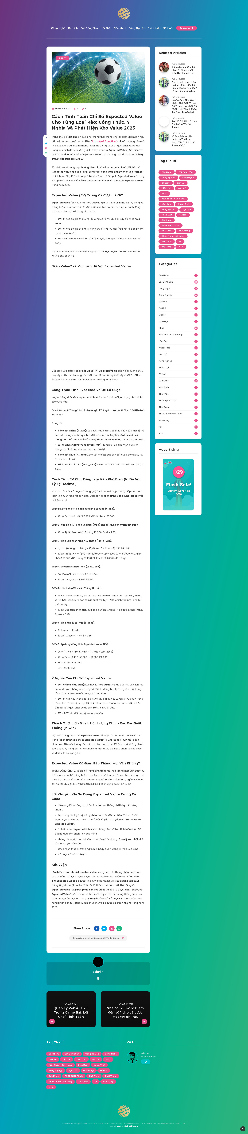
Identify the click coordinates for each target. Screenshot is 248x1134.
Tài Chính (167, 241)
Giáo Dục (166, 188)
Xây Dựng (166, 247)
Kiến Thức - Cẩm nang (173, 199)
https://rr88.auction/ (104, 141)
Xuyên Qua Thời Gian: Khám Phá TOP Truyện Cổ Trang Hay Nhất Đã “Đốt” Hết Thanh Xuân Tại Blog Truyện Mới (184, 106)
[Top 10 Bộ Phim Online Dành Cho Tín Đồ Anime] (164, 121)
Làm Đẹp (166, 204)
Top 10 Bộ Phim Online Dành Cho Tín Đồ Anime (184, 124)
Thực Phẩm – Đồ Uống (170, 413)
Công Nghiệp (137, 28)
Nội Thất (106, 28)
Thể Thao (167, 231)
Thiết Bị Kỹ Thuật (170, 225)
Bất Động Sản (89, 28)
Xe (180, 241)
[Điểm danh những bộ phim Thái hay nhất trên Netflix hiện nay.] (164, 67)
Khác (164, 193)
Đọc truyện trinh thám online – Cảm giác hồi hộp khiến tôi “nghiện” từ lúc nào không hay (184, 86)
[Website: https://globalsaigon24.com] (98, 978)
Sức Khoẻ (120, 28)
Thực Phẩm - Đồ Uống (173, 236)
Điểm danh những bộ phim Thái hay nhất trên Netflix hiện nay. (183, 70)
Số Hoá (167, 28)
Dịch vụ (180, 183)
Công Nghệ (58, 28)
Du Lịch (73, 28)
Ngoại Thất (183, 204)
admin (98, 972)
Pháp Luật (154, 28)
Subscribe (185, 28)
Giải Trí (62, 58)
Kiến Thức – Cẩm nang (171, 334)
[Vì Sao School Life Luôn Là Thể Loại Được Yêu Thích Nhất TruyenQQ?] (164, 136)
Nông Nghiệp (168, 209)
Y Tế (181, 247)
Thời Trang (184, 231)
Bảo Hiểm (166, 172)
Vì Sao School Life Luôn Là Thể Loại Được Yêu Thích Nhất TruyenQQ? (183, 141)
